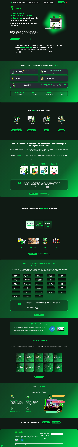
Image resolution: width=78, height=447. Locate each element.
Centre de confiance (60, 444)
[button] (14, 2)
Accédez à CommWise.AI (44, 193)
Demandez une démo (14, 39)
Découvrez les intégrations (39, 314)
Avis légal (46, 444)
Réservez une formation (32, 253)
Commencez (46, 130)
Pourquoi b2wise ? (33, 2)
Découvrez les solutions (31, 130)
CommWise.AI (46, 2)
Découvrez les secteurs (39, 376)
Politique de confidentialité (53, 444)
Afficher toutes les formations (25, 39)
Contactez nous (61, 2)
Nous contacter (61, 130)
